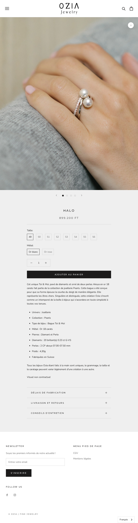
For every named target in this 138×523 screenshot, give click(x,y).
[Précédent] (56, 195)
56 (93, 236)
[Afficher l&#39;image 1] (63, 195)
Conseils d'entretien (47, 413)
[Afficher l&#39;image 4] (75, 195)
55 (84, 236)
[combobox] (126, 519)
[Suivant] (81, 195)
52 (57, 236)
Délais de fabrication (48, 392)
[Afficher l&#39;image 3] (71, 195)
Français (124, 519)
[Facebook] (7, 495)
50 (39, 236)
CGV (75, 453)
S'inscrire (19, 473)
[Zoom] (131, 25)
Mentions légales (82, 458)
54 (75, 236)
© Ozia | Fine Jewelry (23, 514)
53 (66, 236)
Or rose (48, 251)
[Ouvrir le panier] (131, 8)
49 (30, 236)
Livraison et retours (47, 403)
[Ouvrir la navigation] (7, 8)
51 (48, 236)
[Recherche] (124, 8)
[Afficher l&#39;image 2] (67, 195)
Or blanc (33, 251)
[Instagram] (15, 495)
